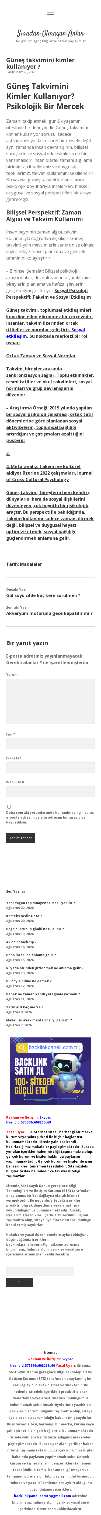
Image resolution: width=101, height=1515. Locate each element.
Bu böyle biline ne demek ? (28, 981)
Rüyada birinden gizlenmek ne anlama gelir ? (44, 968)
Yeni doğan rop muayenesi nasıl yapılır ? (40, 903)
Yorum (12, 674)
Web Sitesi (15, 782)
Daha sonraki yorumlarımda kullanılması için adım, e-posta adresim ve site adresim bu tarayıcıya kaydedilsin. (50, 817)
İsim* (10, 734)
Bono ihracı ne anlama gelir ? (31, 955)
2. (8, 453)
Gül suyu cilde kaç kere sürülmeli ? (43, 595)
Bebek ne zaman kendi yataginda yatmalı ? (43, 994)
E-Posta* (13, 758)
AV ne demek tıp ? (21, 942)
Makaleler (31, 564)
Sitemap (50, 1352)
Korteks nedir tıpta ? (24, 916)
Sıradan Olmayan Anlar (50, 33)
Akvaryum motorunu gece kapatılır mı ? (49, 613)
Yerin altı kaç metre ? (24, 1007)
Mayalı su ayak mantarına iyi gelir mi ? (39, 1020)
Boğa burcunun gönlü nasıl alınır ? (35, 929)
